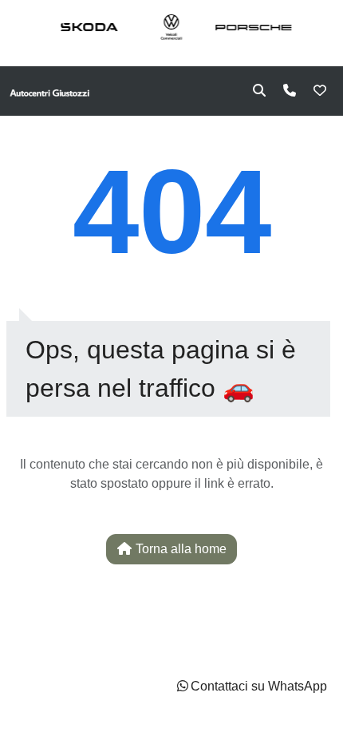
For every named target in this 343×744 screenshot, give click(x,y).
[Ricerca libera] (259, 91)
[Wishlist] (319, 91)
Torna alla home (179, 549)
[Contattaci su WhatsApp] (183, 686)
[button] (251, 686)
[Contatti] (289, 91)
